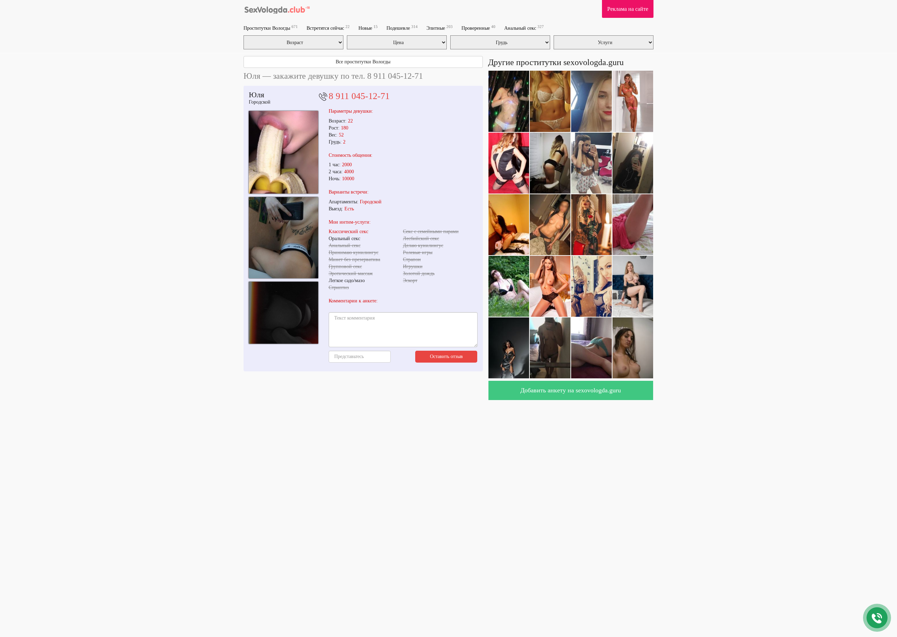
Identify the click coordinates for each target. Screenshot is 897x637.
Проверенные (478, 28)
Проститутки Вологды (271, 28)
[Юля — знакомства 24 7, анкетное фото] (283, 152)
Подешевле (402, 28)
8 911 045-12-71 (359, 96)
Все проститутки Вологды (363, 61)
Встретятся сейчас (328, 28)
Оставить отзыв (446, 356)
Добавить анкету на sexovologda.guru (570, 390)
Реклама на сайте (627, 9)
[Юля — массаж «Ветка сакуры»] (283, 237)
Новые (368, 28)
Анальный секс (524, 28)
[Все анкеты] (277, 9)
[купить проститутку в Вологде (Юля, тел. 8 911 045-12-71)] (283, 313)
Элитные (439, 28)
